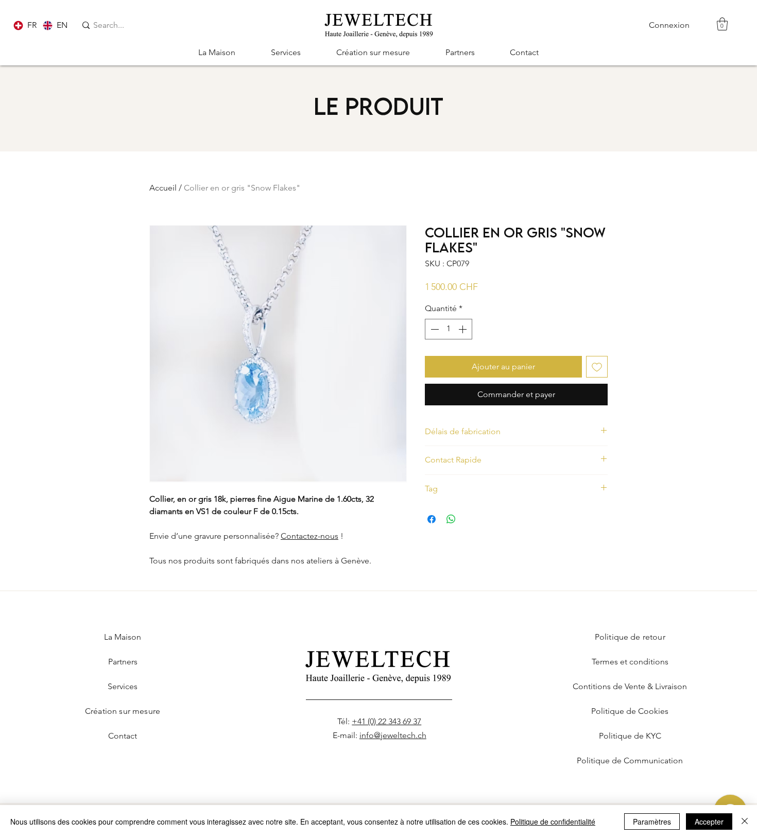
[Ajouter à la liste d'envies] (597, 367)
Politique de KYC (630, 736)
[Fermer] (744, 821)
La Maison (122, 637)
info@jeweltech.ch (392, 735)
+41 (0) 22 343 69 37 (386, 721)
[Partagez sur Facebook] (431, 519)
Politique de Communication (630, 760)
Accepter (709, 821)
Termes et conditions (630, 661)
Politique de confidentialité (552, 821)
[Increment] (463, 329)
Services (122, 686)
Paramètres (652, 821)
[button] (722, 24)
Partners (122, 661)
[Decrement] (433, 329)
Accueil (163, 188)
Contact (122, 736)
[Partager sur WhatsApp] (451, 519)
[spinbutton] (448, 329)
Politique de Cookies (629, 711)
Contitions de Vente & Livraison (630, 686)
